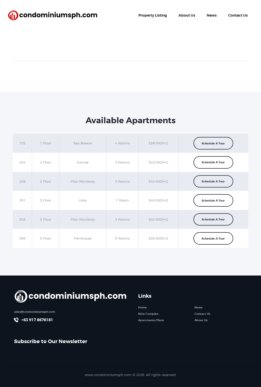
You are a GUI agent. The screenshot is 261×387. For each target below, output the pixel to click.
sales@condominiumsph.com (34, 312)
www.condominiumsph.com (108, 375)
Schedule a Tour (213, 143)
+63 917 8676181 (37, 320)
